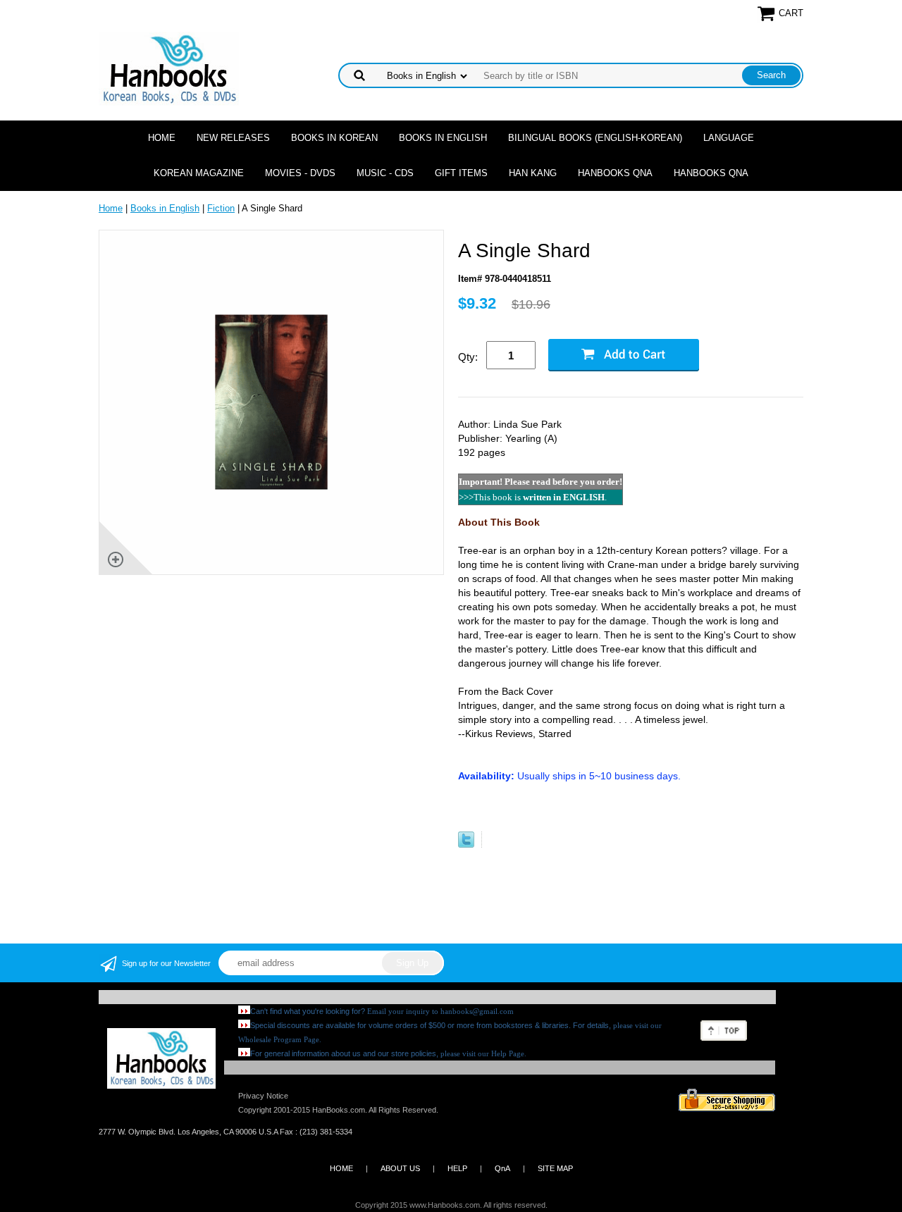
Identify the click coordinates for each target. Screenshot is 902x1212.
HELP (457, 1168)
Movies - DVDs (300, 173)
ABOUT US (400, 1168)
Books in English (443, 137)
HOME (341, 1168)
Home (161, 137)
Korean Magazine (199, 173)
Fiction (221, 208)
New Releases (233, 137)
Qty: (468, 357)
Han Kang (533, 173)
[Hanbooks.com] (169, 68)
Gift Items (461, 173)
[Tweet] (466, 844)
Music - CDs (385, 173)
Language (728, 137)
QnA (502, 1168)
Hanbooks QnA (615, 173)
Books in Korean (334, 137)
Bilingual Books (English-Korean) (595, 137)
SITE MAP (555, 1168)
